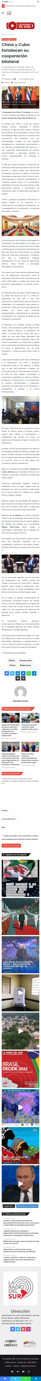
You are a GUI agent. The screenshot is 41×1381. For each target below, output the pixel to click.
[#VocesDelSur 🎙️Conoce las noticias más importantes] (20, 878)
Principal (11, 35)
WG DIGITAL (32, 1362)
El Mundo (5, 39)
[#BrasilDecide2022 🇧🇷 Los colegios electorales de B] (20, 992)
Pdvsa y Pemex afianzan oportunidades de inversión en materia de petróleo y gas (30, 758)
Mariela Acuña (9, 79)
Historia (16, 1366)
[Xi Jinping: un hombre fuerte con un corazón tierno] (20, 916)
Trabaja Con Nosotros (28, 1366)
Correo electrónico (9, 819)
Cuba (13, 665)
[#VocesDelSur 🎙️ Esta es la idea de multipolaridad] (20, 1183)
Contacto (8, 1366)
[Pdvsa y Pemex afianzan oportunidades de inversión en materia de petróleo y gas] (30, 747)
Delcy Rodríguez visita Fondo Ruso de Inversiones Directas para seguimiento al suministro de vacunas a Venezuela (10, 759)
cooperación (26, 660)
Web (3, 827)
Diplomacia (26, 665)
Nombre (5, 810)
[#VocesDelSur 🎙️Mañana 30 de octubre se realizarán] (20, 1145)
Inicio (5, 35)
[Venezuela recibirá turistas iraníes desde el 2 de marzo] (30, 718)
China (12, 660)
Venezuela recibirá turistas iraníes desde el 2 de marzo (29, 727)
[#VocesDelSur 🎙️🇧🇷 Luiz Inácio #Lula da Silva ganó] (20, 954)
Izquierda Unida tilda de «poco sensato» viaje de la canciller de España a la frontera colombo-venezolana (10, 730)
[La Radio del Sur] (9, 13)
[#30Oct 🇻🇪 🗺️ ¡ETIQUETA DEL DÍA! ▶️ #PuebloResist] (20, 1031)
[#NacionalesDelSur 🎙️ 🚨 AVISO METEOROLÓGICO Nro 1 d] (20, 1107)
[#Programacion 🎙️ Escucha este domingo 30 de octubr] (20, 1069)
